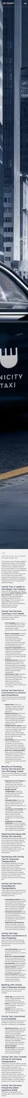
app (23, 1077)
